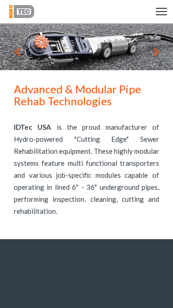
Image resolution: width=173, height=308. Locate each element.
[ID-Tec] (33, 11)
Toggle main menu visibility (161, 11)
